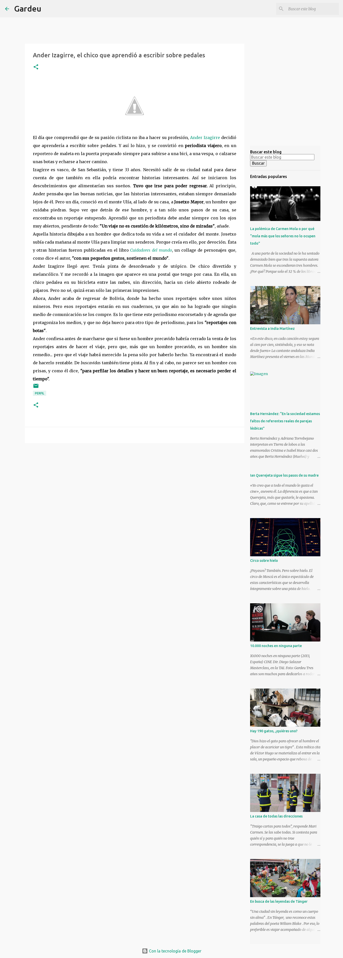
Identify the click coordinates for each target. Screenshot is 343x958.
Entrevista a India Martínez (272, 329)
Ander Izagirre (205, 137)
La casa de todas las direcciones (276, 816)
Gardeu (27, 8)
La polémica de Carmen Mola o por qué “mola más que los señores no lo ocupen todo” (282, 236)
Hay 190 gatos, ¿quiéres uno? (274, 731)
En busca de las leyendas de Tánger (279, 901)
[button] (36, 67)
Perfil (39, 393)
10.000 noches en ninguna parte (276, 646)
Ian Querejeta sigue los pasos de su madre (284, 475)
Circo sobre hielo (264, 561)
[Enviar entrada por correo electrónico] (36, 387)
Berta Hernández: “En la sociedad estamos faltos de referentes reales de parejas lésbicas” (285, 421)
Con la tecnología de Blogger (174, 951)
